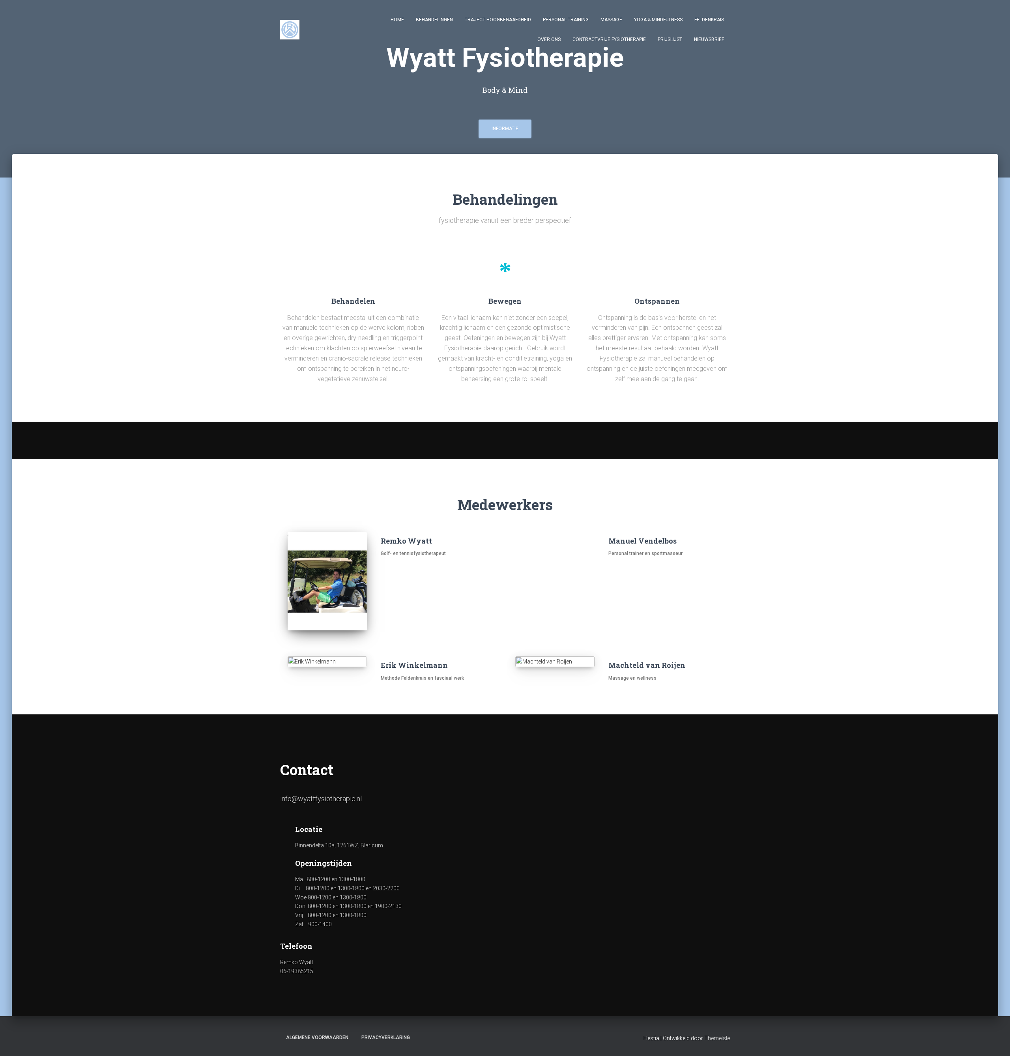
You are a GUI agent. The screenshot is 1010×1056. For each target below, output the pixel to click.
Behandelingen (434, 19)
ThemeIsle (717, 1038)
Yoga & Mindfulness (658, 19)
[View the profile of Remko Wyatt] (385, 574)
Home (397, 19)
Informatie (505, 128)
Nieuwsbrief (709, 39)
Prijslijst (670, 39)
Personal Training (566, 19)
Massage (611, 19)
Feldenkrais (709, 19)
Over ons (549, 39)
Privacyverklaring (385, 1037)
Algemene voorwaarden (317, 1037)
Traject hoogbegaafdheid (498, 19)
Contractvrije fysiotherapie (609, 39)
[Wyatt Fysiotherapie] (289, 29)
